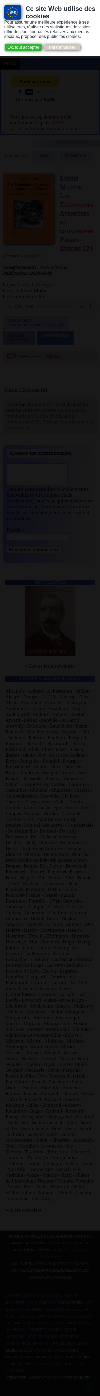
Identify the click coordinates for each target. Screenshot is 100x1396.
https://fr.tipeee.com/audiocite (48, 129)
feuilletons (75, 156)
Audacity (55, 1309)
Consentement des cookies (34, 1296)
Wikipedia (69, 1336)
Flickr (30, 1323)
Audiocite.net (53, 267)
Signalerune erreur (19, 338)
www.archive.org (51, 1350)
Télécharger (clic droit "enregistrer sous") (36, 323)
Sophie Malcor (71, 183)
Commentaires (55, 336)
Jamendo (16, 1330)
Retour (44, 156)
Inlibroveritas (73, 1323)
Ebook (14, 1323)
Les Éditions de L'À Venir (51, 1330)
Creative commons (51, 1316)
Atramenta (31, 1309)
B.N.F (24, 1316)
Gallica (47, 1323)
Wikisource (18, 1343)
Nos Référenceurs (69, 1343)
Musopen (16, 1336)
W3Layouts (43, 1364)
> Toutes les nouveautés (50, 666)
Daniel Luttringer (35, 285)
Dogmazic (83, 1316)
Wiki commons (42, 1336)
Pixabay (41, 1343)
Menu (10, 64)
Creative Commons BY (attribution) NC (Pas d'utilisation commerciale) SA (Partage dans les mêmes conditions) (49, 419)
